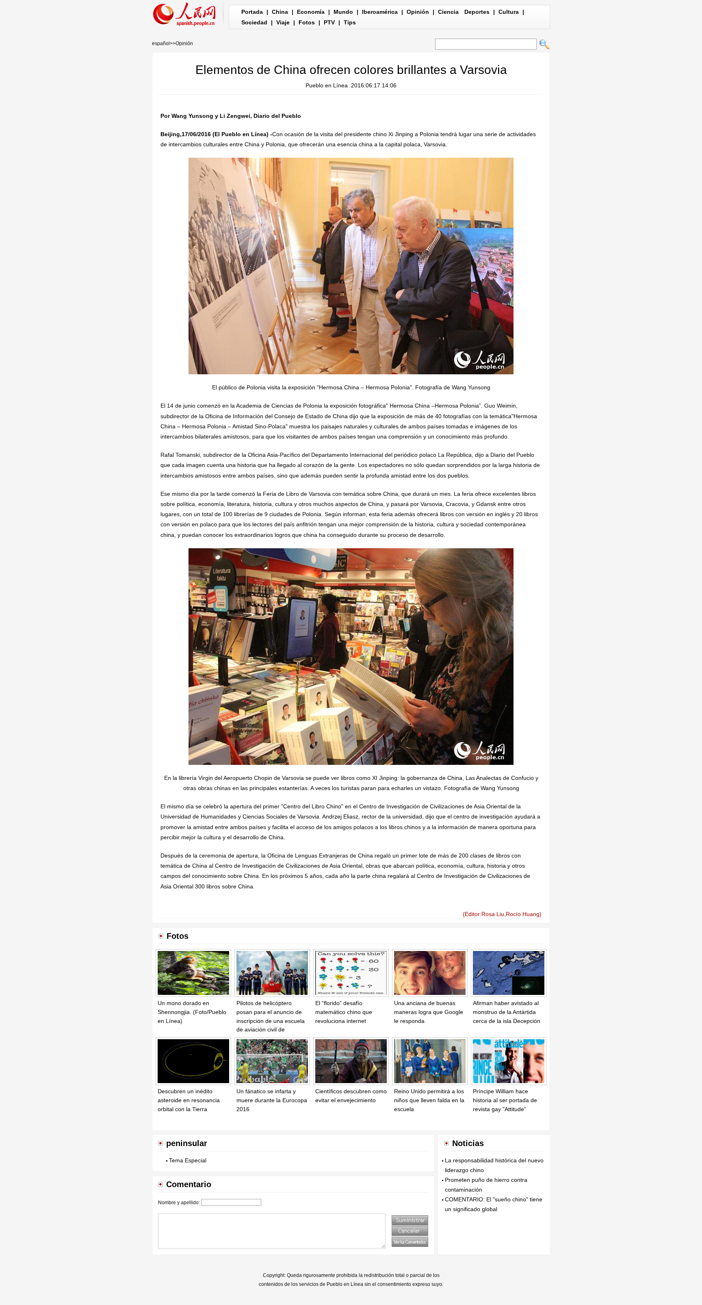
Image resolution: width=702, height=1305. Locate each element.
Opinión (418, 12)
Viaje (283, 22)
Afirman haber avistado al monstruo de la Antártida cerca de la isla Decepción (506, 1012)
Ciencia (448, 12)
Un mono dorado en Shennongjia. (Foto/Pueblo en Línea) (192, 1012)
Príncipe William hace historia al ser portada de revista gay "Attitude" (505, 1100)
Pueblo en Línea (327, 85)
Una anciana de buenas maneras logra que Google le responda (428, 1012)
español (161, 43)
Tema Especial (187, 1160)
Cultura (508, 12)
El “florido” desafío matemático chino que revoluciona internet (343, 1012)
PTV (329, 22)
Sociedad (254, 22)
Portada (252, 12)
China (280, 12)
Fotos (307, 22)
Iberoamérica (380, 12)
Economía (311, 12)
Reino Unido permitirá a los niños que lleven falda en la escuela (429, 1100)
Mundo (343, 12)
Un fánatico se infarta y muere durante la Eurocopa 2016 (271, 1100)
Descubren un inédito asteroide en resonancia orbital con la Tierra (189, 1100)
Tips (350, 22)
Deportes (477, 12)
